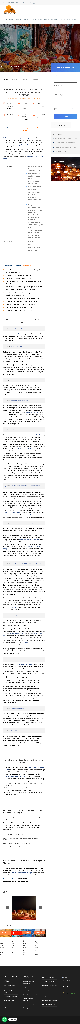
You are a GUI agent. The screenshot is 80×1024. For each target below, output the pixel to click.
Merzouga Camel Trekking (49, 1000)
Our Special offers (9, 1000)
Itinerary (25, 79)
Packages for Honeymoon (49, 985)
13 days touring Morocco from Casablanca (36, 948)
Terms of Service (69, 109)
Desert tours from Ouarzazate (28, 999)
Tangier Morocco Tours (29, 987)
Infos (11, 19)
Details (6, 79)
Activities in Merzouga (48, 997)
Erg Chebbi (30, 515)
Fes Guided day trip (37, 435)
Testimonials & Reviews (10, 996)
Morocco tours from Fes (29, 991)
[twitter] (73, 3)
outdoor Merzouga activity (12, 513)
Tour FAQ (35, 79)
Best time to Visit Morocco (11, 976)
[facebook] (68, 3)
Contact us (71, 19)
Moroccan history (32, 412)
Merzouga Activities (58, 19)
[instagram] (76, 3)
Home (5, 19)
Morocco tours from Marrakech (28, 977)
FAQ (5, 1008)
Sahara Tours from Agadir (30, 995)
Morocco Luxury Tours (48, 977)
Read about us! (8, 1004)
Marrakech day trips (47, 989)
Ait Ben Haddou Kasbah (18, 633)
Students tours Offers (48, 981)
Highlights (15, 79)
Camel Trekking (43, 19)
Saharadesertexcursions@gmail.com (29, 3)
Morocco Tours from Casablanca (28, 982)
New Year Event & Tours (48, 1004)
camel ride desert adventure (29, 540)
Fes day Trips (45, 993)
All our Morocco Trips (29, 1004)
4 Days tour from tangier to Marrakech (24, 947)
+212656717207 (9, 3)
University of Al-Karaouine (27, 448)
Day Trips (33, 19)
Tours (25, 19)
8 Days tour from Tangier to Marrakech (2, 947)
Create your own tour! (29, 1008)
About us (18, 19)
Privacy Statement (59, 111)
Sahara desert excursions (12, 334)
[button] (4, 1019)
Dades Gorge (13, 607)
